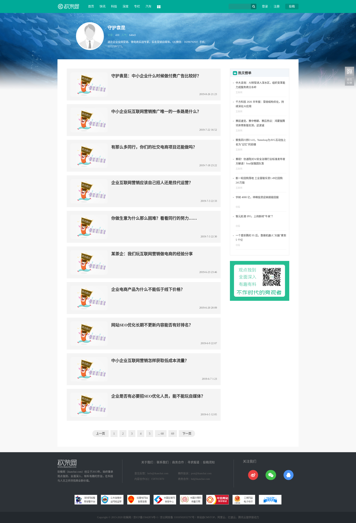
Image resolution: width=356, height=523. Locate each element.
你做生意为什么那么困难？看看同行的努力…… (154, 218)
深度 (125, 6)
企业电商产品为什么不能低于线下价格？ (148, 289)
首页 (91, 6)
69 (172, 433)
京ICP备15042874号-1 (145, 517)
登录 (265, 6)
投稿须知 (209, 462)
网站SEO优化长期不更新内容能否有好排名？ (152, 325)
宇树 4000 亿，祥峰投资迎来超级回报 (257, 197)
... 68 (161, 433)
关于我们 (147, 462)
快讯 (103, 6)
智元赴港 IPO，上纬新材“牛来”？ (255, 216)
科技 (114, 6)
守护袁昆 (116, 27)
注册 (277, 6)
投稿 (292, 6)
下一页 (186, 433)
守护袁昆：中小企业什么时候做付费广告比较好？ (156, 76)
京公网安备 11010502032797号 (177, 517)
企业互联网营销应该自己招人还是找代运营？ (152, 182)
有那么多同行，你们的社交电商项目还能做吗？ (154, 147)
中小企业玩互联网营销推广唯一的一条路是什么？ (156, 111)
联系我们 (163, 462)
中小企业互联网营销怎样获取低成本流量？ (150, 360)
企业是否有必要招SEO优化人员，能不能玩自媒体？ (158, 396)
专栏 (137, 6)
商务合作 (178, 462)
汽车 (148, 6)
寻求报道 (193, 462)
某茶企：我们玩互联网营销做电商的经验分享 (152, 253)
